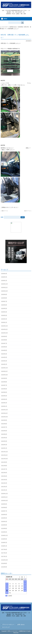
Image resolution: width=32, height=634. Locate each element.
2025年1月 (4, 322)
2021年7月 (4, 469)
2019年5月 (4, 532)
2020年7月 (4, 511)
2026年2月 (4, 277)
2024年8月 (4, 340)
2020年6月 (4, 514)
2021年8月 (4, 465)
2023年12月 (4, 367)
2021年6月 (4, 472)
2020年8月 (4, 507)
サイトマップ (5, 627)
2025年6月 (4, 305)
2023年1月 (4, 406)
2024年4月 (4, 354)
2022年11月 (4, 413)
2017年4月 (4, 553)
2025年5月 (4, 308)
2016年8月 (4, 563)
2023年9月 (4, 378)
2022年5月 (4, 434)
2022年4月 (4, 437)
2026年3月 (4, 273)
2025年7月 (4, 301)
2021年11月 (4, 455)
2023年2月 (4, 402)
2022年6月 (4, 430)
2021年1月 (4, 490)
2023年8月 (4, 382)
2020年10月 (4, 500)
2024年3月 (4, 357)
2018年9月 (4, 539)
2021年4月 (4, 479)
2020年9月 (4, 504)
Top (30, 632)
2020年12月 (4, 493)
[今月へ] (22, 577)
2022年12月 (4, 409)
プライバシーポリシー (8, 624)
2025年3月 (4, 315)
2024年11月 (4, 329)
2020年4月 (4, 521)
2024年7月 (4, 343)
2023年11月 (4, 371)
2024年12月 (4, 326)
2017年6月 (4, 549)
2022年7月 (4, 427)
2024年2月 (4, 361)
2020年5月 (4, 518)
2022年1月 (4, 448)
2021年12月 (4, 451)
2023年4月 (4, 395)
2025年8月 (4, 298)
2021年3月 (4, 483)
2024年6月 (4, 347)
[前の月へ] (18, 577)
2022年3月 (4, 441)
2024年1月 (4, 364)
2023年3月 (4, 399)
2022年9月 (4, 420)
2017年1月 (4, 556)
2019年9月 (4, 525)
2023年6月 (4, 388)
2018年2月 (4, 542)
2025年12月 (4, 284)
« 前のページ (4, 210)
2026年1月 (4, 280)
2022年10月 (4, 416)
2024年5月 (4, 350)
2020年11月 (4, 497)
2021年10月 (4, 458)
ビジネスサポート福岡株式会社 (8, 27)
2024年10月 (4, 333)
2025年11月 (4, 287)
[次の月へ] (25, 577)
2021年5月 (4, 476)
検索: (2, 217)
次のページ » (27, 210)
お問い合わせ (20, 624)
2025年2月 (4, 319)
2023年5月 (4, 392)
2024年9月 (4, 336)
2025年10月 (4, 291)
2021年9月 (4, 462)
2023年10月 (4, 374)
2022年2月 (4, 444)
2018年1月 (4, 546)
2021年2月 (4, 486)
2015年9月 (4, 567)
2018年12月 (4, 535)
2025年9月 (4, 294)
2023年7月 (4, 385)
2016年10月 (4, 560)
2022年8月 (4, 423)
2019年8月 (4, 528)
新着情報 (20, 27)
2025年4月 (4, 312)
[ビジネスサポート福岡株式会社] (16, 7)
